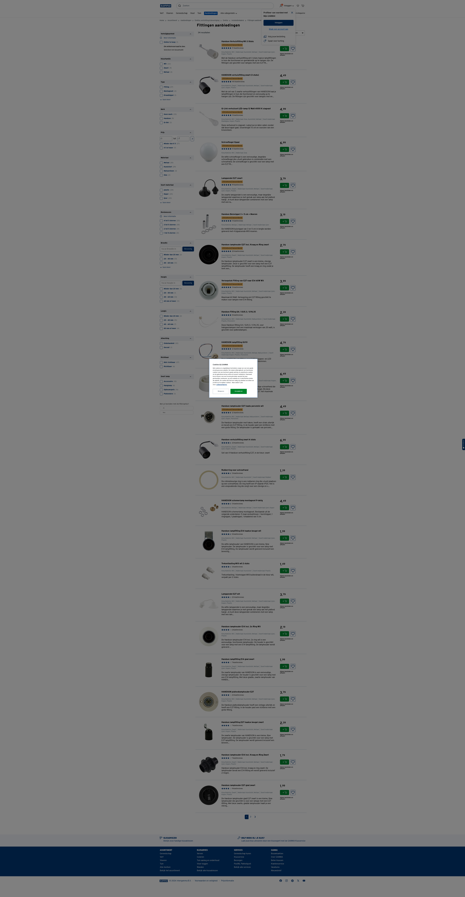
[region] (233, 378)
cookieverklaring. (221, 384)
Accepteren (239, 391)
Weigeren (221, 391)
